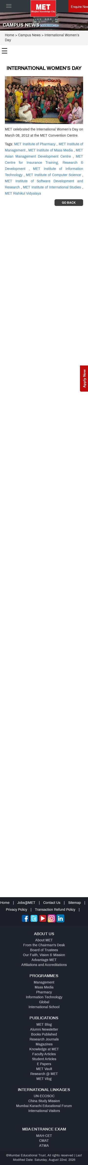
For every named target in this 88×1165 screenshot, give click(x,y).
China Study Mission (44, 1101)
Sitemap (74, 903)
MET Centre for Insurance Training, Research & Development (44, 163)
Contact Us (51, 903)
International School (44, 1007)
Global (44, 1002)
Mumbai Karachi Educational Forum (44, 1106)
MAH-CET (44, 1136)
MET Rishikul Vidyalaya (23, 193)
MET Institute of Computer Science (53, 175)
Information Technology (44, 997)
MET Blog (44, 1024)
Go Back (69, 202)
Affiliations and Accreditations (44, 965)
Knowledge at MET (44, 1049)
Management (44, 982)
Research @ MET (44, 1074)
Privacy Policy (16, 909)
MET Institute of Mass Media (50, 150)
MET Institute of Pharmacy (34, 144)
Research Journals (44, 1039)
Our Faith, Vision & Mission (44, 955)
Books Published (44, 1034)
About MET (44, 940)
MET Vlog (44, 1079)
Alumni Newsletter (44, 1029)
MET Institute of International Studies (52, 187)
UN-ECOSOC (44, 1096)
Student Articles (44, 1059)
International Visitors (44, 1111)
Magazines (44, 1044)
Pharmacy (44, 992)
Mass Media (44, 987)
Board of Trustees (44, 950)
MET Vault (44, 1069)
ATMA (44, 1145)
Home (9, 35)
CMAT (44, 1141)
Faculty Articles (44, 1054)
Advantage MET (44, 960)
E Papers (44, 1064)
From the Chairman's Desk (44, 945)
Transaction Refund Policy (55, 909)
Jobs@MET (26, 903)
